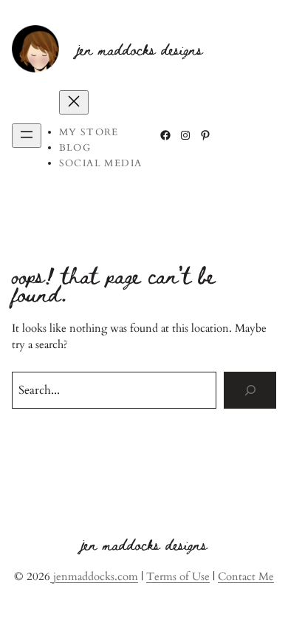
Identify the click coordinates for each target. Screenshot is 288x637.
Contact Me (246, 577)
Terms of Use (178, 577)
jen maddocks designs (140, 48)
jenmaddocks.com (94, 577)
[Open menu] (26, 135)
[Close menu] (74, 102)
